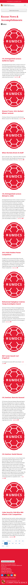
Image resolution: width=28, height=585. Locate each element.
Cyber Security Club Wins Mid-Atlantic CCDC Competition (13, 513)
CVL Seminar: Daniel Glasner (12, 454)
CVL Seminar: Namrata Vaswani (13, 397)
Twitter (5, 575)
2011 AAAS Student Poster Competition (11, 253)
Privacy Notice (12, 577)
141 (19, 541)
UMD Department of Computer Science (11, 5)
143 (2, 543)
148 (19, 543)
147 (16, 543)
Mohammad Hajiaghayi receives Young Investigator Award (13, 303)
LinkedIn (12, 575)
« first (3, 541)
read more (16, 77)
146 (12, 543)
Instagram (8, 575)
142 (23, 541)
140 (16, 541)
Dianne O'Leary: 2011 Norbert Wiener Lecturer (12, 112)
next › (3, 546)
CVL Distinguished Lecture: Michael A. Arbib (11, 195)
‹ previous (8, 541)
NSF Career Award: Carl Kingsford (10, 357)
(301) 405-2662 (10, 572)
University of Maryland (14, 1)
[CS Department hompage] (14, 581)
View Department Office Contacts (8, 561)
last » (7, 546)
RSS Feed (15, 575)
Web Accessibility (5, 577)
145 (9, 543)
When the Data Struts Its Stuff (12, 153)
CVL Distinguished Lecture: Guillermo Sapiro (11, 60)
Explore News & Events (14, 10)
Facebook (2, 575)
